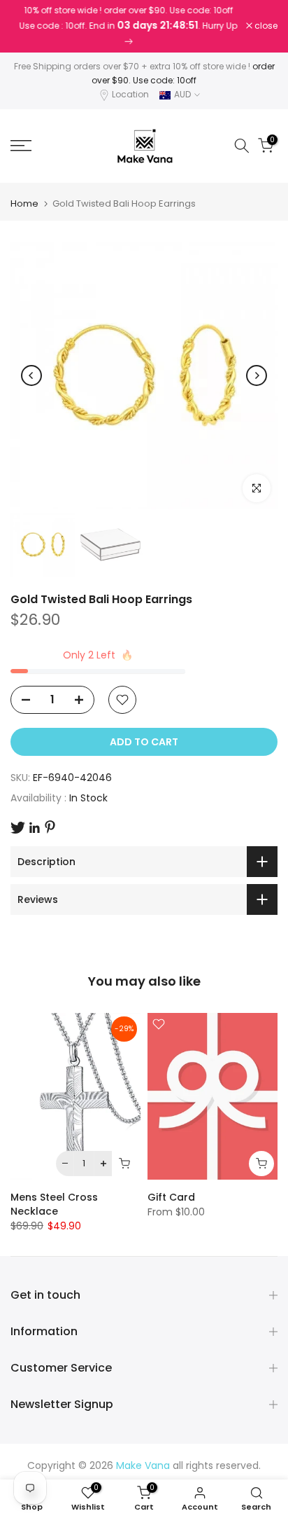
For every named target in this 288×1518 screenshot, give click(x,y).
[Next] (256, 375)
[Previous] (31, 375)
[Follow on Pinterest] (50, 827)
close (265, 26)
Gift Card (171, 1197)
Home (24, 203)
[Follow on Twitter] (17, 827)
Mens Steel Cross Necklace (54, 1204)
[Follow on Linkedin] (34, 828)
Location (130, 94)
